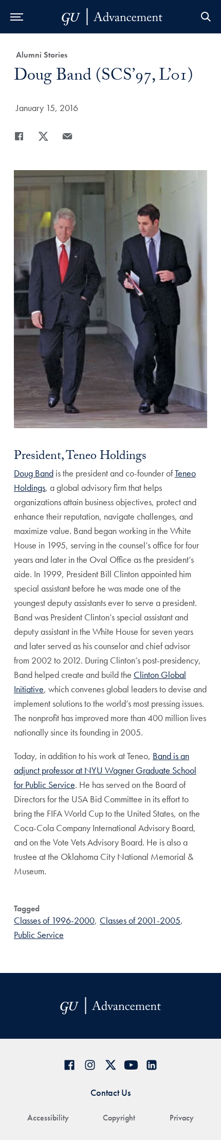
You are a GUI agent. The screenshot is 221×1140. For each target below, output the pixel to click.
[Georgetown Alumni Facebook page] (69, 1065)
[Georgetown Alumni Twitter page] (110, 1065)
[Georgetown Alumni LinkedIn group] (151, 1065)
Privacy (182, 1117)
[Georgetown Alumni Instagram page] (90, 1065)
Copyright (119, 1117)
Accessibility (48, 1117)
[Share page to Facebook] (19, 136)
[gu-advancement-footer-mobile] (112, 17)
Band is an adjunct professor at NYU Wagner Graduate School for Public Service (105, 770)
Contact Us (110, 1092)
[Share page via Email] (67, 136)
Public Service (39, 935)
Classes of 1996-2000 (54, 920)
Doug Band (33, 473)
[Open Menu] (16, 16)
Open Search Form (205, 16)
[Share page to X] (43, 136)
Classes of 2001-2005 (140, 920)
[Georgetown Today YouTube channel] (131, 1065)
